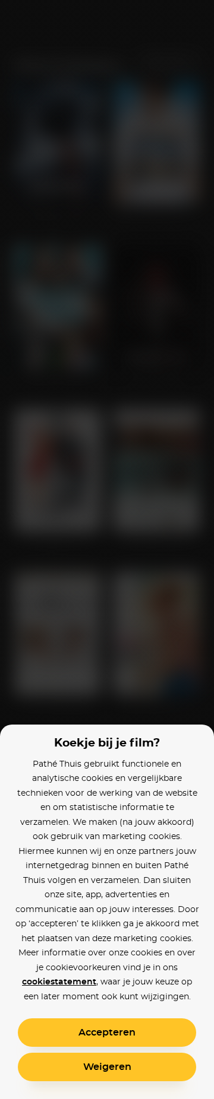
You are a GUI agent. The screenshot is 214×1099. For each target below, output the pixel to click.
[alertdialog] (107, 549)
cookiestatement (59, 982)
